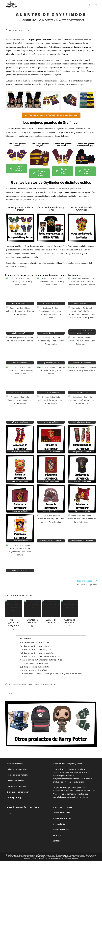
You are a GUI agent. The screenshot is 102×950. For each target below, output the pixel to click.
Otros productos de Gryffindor (81, 208)
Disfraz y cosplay (14, 797)
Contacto (57, 841)
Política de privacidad (62, 818)
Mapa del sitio (59, 824)
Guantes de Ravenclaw (51, 621)
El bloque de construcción (18, 792)
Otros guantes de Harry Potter (20, 208)
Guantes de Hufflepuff (69, 621)
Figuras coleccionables (16, 786)
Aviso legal (57, 835)
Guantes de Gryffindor (70, 20)
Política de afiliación (61, 812)
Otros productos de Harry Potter (50, 208)
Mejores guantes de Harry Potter (14, 622)
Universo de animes (15, 780)
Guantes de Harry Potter (19, 30)
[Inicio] (18, 20)
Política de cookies (61, 829)
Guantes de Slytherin (32, 621)
